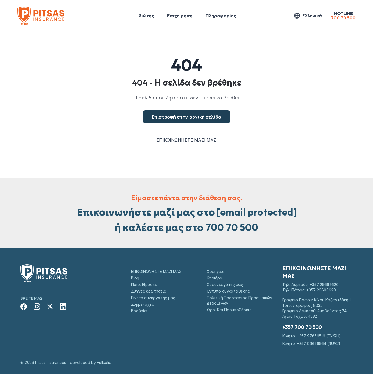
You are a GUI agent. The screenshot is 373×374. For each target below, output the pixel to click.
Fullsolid (104, 362)
